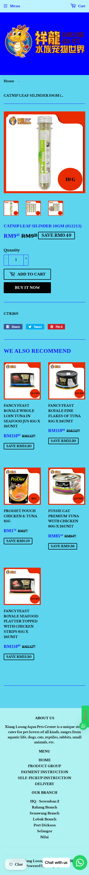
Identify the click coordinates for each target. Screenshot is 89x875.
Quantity (12, 250)
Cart (81, 6)
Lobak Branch (44, 819)
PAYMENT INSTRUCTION (44, 772)
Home (9, 81)
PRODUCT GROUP (44, 766)
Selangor (44, 831)
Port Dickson (45, 825)
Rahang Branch (44, 807)
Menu (15, 6)
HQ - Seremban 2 (44, 801)
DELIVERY (44, 784)
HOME (45, 760)
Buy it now (27, 287)
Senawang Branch (44, 813)
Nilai (44, 837)
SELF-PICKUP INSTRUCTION (44, 778)
